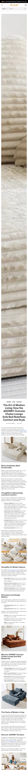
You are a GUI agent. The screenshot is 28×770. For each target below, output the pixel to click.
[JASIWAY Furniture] (14, 5)
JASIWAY (8, 401)
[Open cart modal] (25, 5)
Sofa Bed (19, 401)
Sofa (13, 401)
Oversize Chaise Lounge (13, 570)
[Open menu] (2, 5)
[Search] (25, 8)
